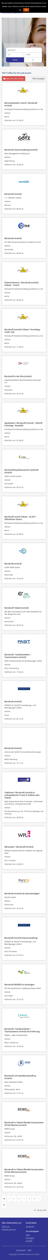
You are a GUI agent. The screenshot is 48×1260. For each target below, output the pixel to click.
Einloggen (30, 1238)
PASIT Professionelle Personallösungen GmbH (23, 661)
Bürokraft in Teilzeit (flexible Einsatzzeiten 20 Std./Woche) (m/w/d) (24, 1123)
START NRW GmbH (12, 567)
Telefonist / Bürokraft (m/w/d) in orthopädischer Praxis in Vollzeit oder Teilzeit (22, 795)
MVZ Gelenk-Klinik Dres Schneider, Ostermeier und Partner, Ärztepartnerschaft (23, 802)
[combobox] (15, 54)
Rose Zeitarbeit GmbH (13, 1082)
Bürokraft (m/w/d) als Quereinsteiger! (22, 893)
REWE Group (9, 1129)
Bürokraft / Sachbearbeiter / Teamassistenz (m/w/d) (17, 656)
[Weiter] (39, 1199)
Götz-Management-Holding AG (17, 153)
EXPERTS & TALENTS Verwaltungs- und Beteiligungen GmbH (20, 706)
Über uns (6, 1226)
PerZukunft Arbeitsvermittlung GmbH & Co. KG (23, 109)
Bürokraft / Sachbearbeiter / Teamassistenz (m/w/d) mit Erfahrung (22, 1030)
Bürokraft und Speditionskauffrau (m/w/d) (20, 1077)
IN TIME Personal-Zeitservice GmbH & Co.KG (22, 242)
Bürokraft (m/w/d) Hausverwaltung (20, 938)
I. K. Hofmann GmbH (12, 198)
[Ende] (4, 1205)
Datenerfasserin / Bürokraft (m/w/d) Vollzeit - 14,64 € (21, 283)
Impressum (21, 1250)
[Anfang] (4, 1199)
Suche (15, 59)
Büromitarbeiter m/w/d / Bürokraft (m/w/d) (20, 104)
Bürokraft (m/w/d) (13, 194)
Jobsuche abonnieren (15, 78)
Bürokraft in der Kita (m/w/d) (18, 376)
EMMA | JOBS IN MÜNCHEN (15, 1035)
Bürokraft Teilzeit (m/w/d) (16, 608)
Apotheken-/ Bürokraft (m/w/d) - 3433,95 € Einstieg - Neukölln (23, 424)
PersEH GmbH (10, 897)
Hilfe (28, 1235)
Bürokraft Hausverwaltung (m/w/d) (20, 149)
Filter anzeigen (38, 78)
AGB (29, 1250)
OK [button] (26, 10)
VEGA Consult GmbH (12, 476)
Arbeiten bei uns (9, 1229)
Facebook (30, 1226)
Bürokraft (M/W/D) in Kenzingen (19, 984)
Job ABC (29, 1241)
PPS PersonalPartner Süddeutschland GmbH (22, 988)
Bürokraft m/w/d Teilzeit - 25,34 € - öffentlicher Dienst (20, 518)
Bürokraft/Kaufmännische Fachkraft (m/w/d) (21, 471)
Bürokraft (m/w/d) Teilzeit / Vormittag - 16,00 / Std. (22, 330)
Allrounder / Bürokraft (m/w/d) (18, 846)
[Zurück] (9, 1199)
